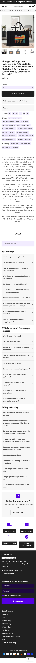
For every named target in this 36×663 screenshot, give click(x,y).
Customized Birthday (26, 135)
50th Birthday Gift (23, 125)
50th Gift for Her (8, 132)
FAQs (3, 617)
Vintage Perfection (24, 139)
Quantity (4, 84)
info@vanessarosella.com (12, 570)
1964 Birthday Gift (15, 118)
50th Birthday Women (25, 128)
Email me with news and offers (12, 595)
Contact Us (5, 614)
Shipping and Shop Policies (11, 636)
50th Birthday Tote (8, 128)
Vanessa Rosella (23, 650)
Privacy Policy (6, 620)
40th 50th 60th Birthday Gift (20, 143)
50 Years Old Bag (22, 121)
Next (32, 31)
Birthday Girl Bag (23, 132)
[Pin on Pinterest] (16, 113)
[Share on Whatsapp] (20, 113)
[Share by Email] (24, 113)
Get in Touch (18, 512)
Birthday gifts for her (10, 147)
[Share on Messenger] (27, 113)
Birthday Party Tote (9, 135)
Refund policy (6, 624)
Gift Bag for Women (9, 139)
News (3, 639)
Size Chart (5, 630)
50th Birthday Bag (8, 125)
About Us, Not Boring (9, 643)
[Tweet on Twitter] (13, 113)
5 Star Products (26, 544)
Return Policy (6, 627)
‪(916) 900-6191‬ (8, 573)
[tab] (18, 108)
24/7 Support (26, 531)
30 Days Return (9, 543)
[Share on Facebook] (9, 113)
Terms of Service (7, 633)
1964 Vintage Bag (8, 121)
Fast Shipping (9, 531)
